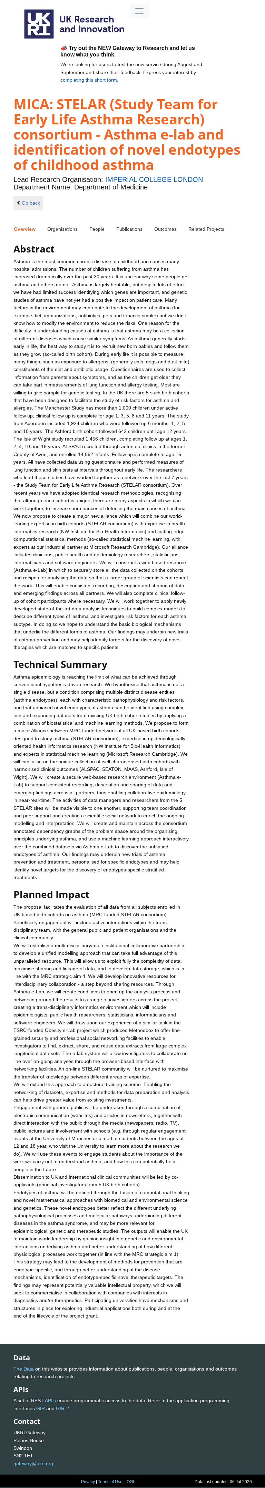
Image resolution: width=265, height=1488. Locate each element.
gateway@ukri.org (33, 1463)
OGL (131, 1481)
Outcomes (165, 229)
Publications (129, 229)
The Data (23, 1369)
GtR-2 (62, 1408)
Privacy (88, 1481)
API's (50, 1400)
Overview (25, 229)
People (97, 229)
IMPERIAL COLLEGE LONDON (154, 179)
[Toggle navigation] (139, 11)
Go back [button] (31, 203)
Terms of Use (110, 1481)
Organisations (62, 229)
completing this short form (88, 80)
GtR (40, 1408)
